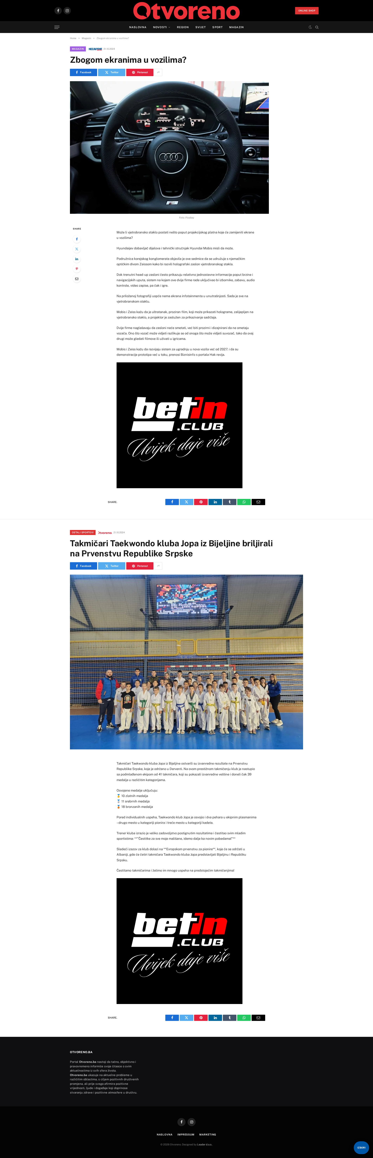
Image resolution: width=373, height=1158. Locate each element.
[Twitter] (77, 249)
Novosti (160, 27)
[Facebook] (77, 239)
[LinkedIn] (77, 259)
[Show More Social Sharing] (158, 72)
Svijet (200, 27)
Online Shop (306, 10)
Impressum (185, 1134)
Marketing (207, 1134)
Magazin (236, 27)
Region (183, 27)
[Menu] (56, 27)
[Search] (317, 27)
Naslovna (137, 27)
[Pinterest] (77, 269)
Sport (217, 27)
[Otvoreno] (186, 10)
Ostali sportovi (83, 532)
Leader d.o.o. (204, 1144)
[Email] (77, 279)
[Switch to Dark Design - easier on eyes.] (310, 27)
